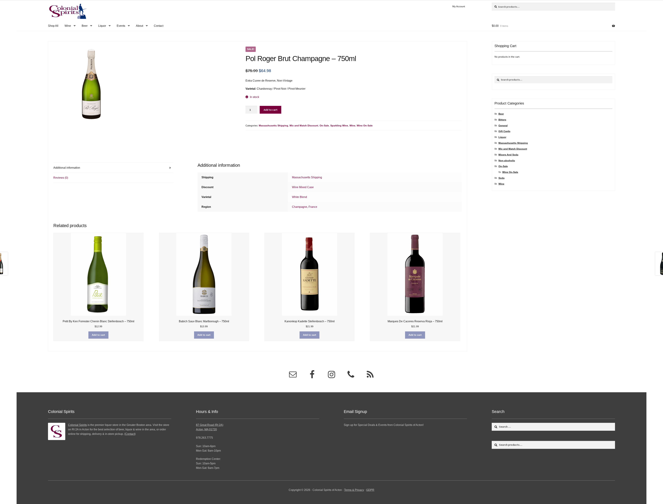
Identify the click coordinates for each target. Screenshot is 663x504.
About (139, 25)
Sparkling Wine (339, 125)
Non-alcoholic (506, 160)
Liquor (102, 25)
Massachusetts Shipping (273, 125)
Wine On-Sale (365, 125)
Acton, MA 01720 (206, 429)
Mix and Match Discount (304, 125)
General (503, 125)
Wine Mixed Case (303, 187)
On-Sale (324, 125)
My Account (458, 6)
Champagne (299, 206)
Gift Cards (504, 131)
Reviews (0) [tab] (60, 177)
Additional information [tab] (66, 167)
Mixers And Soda (508, 154)
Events (121, 25)
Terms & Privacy (354, 489)
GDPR (370, 489)
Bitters (502, 119)
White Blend (299, 197)
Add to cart (270, 109)
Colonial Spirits (77, 424)
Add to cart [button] (98, 334)
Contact (158, 25)
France (313, 206)
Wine (68, 25)
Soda (501, 178)
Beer (85, 25)
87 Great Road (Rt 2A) (209, 424)
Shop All (53, 25)
